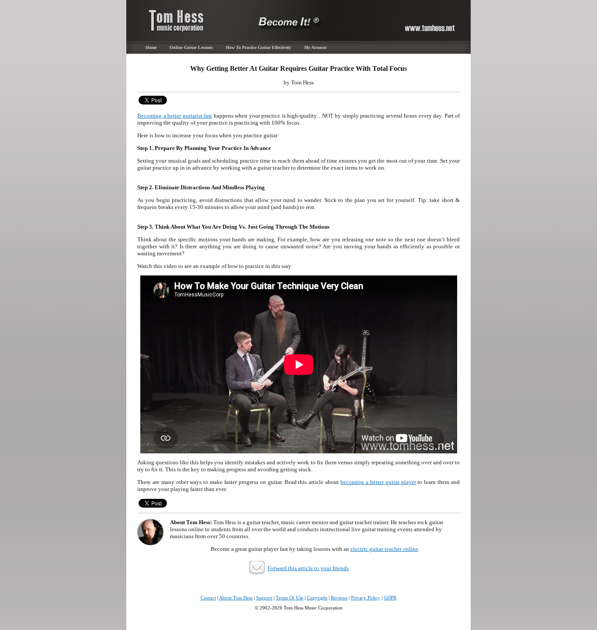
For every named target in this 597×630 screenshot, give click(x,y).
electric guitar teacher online (384, 549)
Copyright (317, 597)
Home (151, 47)
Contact (208, 597)
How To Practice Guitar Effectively (258, 47)
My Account (315, 47)
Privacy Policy (365, 597)
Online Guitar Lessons (191, 47)
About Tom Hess (236, 597)
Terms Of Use (289, 597)
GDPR (390, 597)
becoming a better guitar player (378, 482)
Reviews (339, 597)
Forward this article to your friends (308, 568)
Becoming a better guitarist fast (174, 115)
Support (264, 597)
